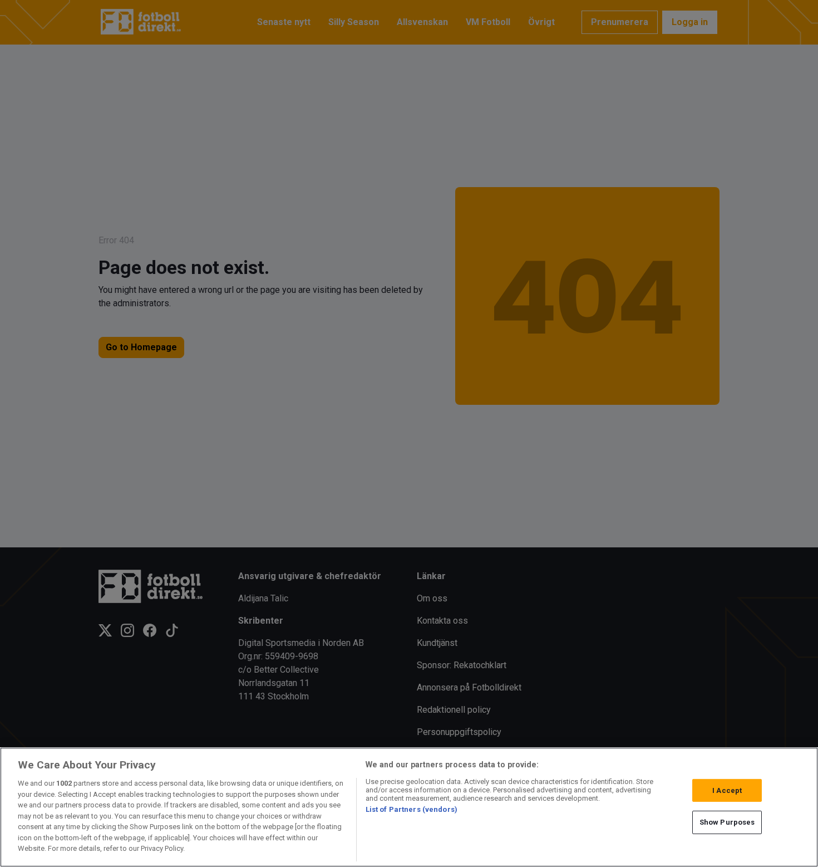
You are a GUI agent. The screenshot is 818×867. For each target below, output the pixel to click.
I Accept (727, 790)
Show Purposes (727, 822)
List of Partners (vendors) (411, 809)
